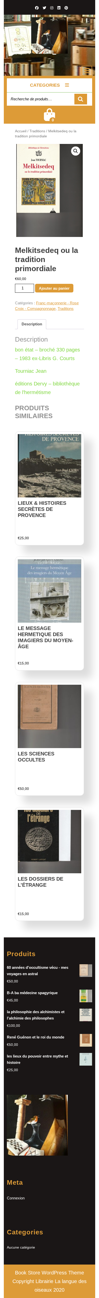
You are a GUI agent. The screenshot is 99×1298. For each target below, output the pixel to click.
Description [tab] (32, 324)
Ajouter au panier (54, 288)
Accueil (20, 131)
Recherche (80, 99)
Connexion (16, 1198)
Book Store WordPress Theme (49, 1272)
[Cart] (49, 118)
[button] (75, 151)
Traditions (37, 131)
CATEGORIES (45, 85)
